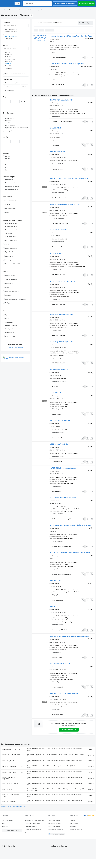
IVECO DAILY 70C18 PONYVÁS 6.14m (63, 498)
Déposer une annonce (69, 729)
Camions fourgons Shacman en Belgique (13, 806)
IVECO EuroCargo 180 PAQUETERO (62, 281)
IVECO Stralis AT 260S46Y (59, 444)
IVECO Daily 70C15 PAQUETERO (61, 342)
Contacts (5, 826)
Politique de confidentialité (32, 823)
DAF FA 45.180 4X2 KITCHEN (60, 664)
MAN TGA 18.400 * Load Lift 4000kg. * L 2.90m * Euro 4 (69, 178)
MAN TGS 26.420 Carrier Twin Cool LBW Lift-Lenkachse (69, 636)
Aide (3, 823)
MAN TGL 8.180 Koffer (57, 151)
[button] (87, 57)
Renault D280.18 (55, 128)
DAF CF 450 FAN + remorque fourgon (63, 468)
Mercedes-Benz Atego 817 (59, 369)
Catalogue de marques (32, 833)
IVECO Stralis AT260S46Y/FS (60, 230)
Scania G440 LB (55, 393)
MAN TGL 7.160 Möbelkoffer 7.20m (62, 100)
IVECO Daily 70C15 (56, 253)
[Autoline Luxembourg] (7, 3)
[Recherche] (25, 3)
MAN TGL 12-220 (55, 580)
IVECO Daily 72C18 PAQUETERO (61, 314)
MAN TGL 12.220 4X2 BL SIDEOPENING (64, 693)
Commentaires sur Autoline (33, 829)
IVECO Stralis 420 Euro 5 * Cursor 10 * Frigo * (65, 204)
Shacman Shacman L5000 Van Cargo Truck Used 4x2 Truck (71, 36)
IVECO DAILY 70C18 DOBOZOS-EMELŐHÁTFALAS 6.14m (70, 525)
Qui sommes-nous (7, 820)
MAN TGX (53, 606)
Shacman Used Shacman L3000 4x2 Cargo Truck (67, 63)
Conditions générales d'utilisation (34, 820)
